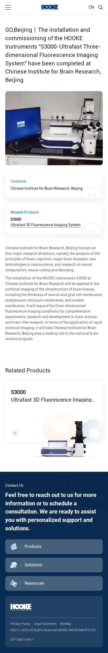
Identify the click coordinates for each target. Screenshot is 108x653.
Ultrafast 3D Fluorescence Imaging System (45, 222)
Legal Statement (45, 624)
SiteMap (65, 624)
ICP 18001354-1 (22, 639)
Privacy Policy (20, 624)
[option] (54, 421)
